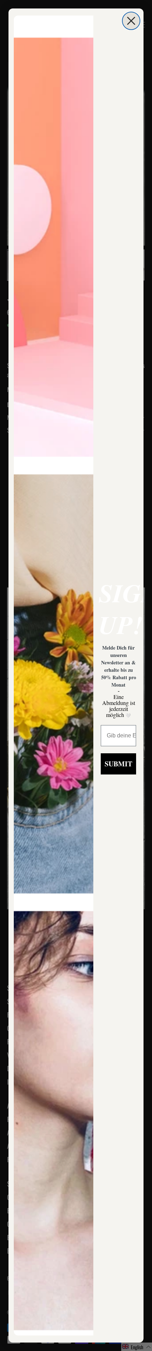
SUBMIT (118, 764)
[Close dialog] (131, 21)
